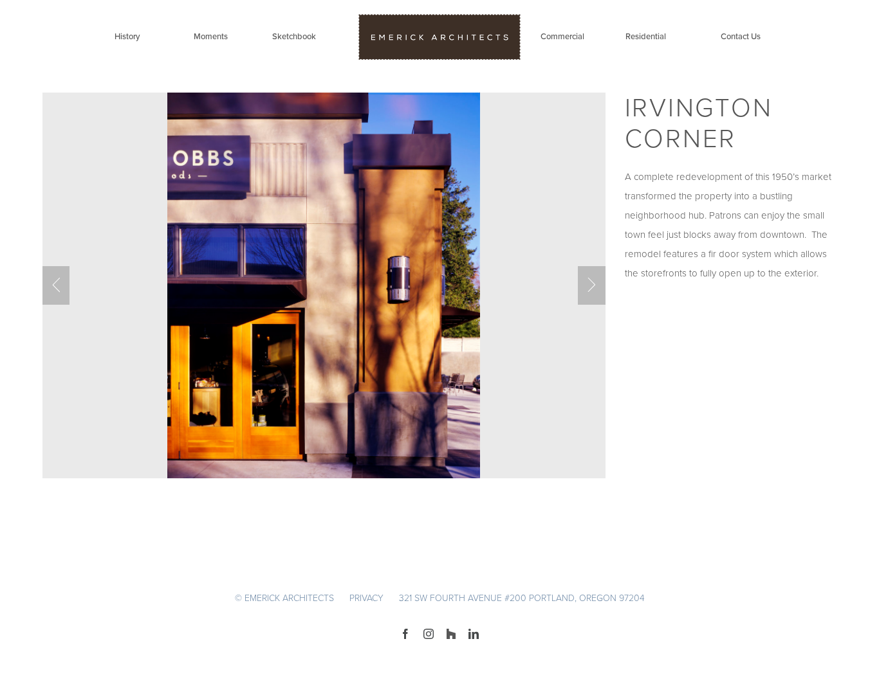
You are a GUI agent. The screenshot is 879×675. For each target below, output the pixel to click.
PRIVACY (366, 598)
